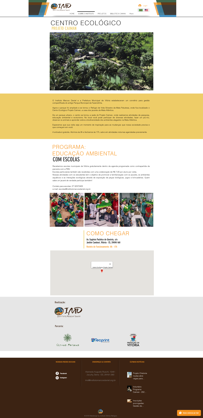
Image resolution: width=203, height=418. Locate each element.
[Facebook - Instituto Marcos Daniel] (57, 373)
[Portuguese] (141, 10)
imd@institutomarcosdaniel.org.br (100, 380)
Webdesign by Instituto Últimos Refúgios (103, 416)
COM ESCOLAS (66, 159)
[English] (146, 10)
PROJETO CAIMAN (64, 28)
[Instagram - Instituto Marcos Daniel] (57, 377)
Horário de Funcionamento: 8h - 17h (101, 246)
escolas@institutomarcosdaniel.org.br (75, 189)
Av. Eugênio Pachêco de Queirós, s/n (101, 239)
